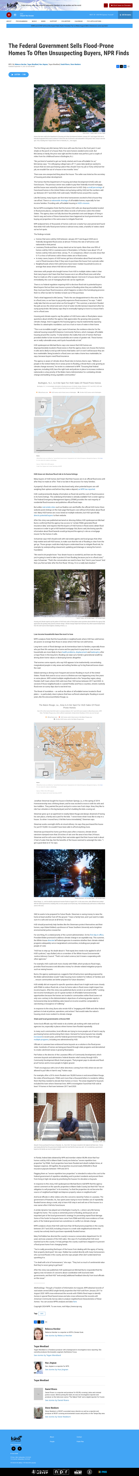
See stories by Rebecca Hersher (58, 1335)
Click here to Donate (122, 5)
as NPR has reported (86, 489)
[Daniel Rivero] (38, 1394)
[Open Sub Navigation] (13, 21)
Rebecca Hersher (20, 64)
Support (53, 21)
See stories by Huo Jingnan (56, 1369)
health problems (68, 652)
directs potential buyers (43, 515)
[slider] (18, 15)
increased (38, 1037)
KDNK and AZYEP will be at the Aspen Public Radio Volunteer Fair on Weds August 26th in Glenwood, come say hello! (69, 26)
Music (34, 21)
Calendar (79, 21)
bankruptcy (95, 652)
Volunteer (65, 21)
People (52, 1441)
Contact (79, 1437)
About (8, 21)
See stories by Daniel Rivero (57, 1400)
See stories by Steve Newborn (58, 1416)
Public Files (80, 1441)
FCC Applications (94, 21)
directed (51, 940)
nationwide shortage (59, 200)
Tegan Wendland (32, 64)
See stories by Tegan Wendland (47, 1355)
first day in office (96, 935)
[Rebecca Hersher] (38, 1334)
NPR (41, 1313)
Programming (22, 21)
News (43, 21)
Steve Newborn (75, 64)
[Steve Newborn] (38, 1413)
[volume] (15, 15)
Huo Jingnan (43, 64)
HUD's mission (83, 203)
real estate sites (48, 507)
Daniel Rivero (65, 64)
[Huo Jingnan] (38, 1368)
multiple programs (41, 1039)
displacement (81, 652)
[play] (9, 15)
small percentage (95, 187)
